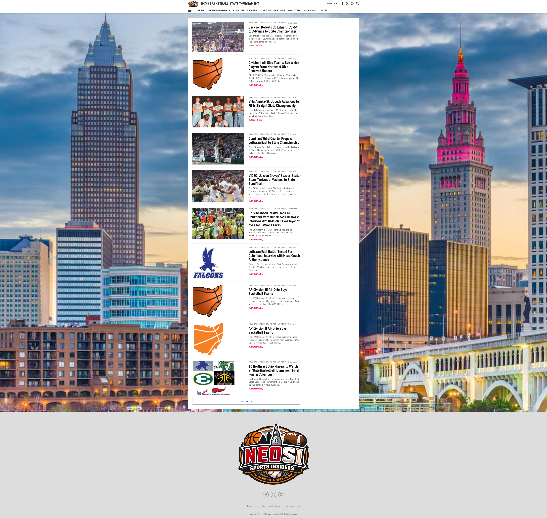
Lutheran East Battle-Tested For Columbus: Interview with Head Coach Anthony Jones (274, 256)
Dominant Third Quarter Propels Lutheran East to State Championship (274, 141)
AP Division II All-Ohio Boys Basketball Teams (267, 330)
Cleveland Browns (219, 10)
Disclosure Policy (292, 506)
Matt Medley (257, 85)
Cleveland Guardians (272, 10)
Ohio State (294, 10)
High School (311, 10)
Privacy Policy (253, 506)
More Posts (246, 401)
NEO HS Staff (257, 45)
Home (201, 10)
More (324, 10)
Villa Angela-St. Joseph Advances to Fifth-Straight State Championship (274, 103)
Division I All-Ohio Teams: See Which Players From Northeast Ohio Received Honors (274, 67)
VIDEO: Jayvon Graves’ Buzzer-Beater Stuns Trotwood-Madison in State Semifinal (274, 180)
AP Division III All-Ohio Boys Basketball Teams (268, 292)
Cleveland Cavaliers (245, 10)
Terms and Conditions (272, 506)
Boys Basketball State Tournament (267, 22)
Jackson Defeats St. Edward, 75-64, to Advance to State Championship (273, 29)
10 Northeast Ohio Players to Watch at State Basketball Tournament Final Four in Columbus (274, 370)
